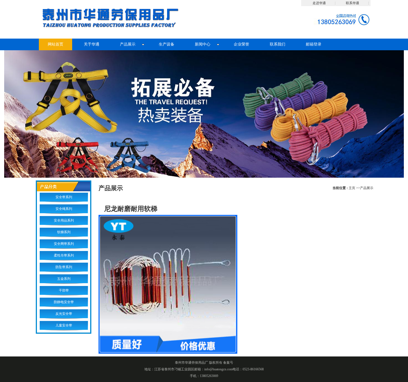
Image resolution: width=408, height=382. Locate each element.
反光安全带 (64, 314)
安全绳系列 (64, 209)
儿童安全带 (64, 325)
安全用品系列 (64, 220)
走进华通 (319, 3)
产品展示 (366, 188)
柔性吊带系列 (64, 255)
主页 (352, 188)
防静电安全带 (64, 302)
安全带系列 (64, 197)
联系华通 (352, 3)
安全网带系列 (64, 244)
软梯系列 (63, 232)
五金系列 (63, 279)
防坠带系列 (64, 267)
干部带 (64, 290)
